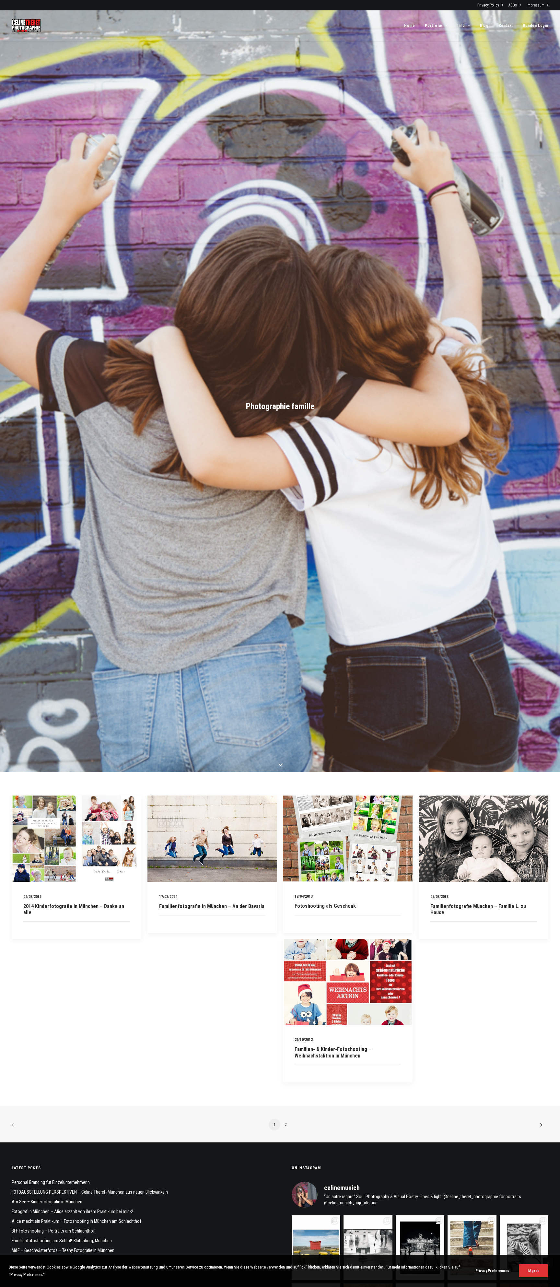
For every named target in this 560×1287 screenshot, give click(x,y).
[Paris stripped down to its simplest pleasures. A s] (524, 1247)
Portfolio (433, 25)
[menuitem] (491, 5)
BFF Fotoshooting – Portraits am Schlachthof (53, 1231)
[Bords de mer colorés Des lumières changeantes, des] (316, 1247)
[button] (76, 839)
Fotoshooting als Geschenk (325, 906)
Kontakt (506, 25)
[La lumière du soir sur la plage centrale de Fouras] (420, 1247)
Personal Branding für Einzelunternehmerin (51, 1182)
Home (409, 25)
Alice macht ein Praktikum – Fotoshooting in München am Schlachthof (76, 1221)
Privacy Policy (488, 5)
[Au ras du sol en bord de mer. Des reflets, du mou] (368, 1247)
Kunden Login (535, 25)
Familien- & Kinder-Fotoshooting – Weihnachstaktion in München (333, 1052)
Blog (484, 25)
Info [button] (461, 25)
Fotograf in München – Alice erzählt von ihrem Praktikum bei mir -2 (72, 1211)
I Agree (534, 1271)
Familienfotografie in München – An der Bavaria (211, 906)
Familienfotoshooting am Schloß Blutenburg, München (62, 1240)
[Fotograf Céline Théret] (26, 25)
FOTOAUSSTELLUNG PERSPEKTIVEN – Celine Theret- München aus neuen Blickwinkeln (90, 1192)
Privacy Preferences (492, 1271)
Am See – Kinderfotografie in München (47, 1201)
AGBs (512, 5)
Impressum (535, 5)
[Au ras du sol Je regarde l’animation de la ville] (472, 1247)
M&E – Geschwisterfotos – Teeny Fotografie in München (63, 1250)
